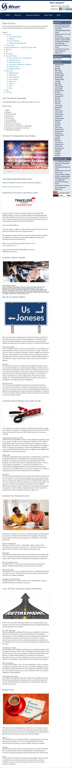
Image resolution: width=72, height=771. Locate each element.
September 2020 (59, 79)
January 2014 (58, 127)
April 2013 (57, 140)
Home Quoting (13, 79)
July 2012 (57, 152)
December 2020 (59, 74)
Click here (37, 102)
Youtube (70, 8)
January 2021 (58, 72)
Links (10, 86)
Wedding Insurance (14, 69)
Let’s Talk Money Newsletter (62, 25)
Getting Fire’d (59, 53)
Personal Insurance (14, 60)
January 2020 (58, 89)
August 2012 (58, 150)
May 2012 (57, 155)
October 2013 (58, 133)
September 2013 (59, 135)
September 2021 (59, 64)
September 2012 (59, 148)
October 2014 (58, 116)
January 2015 (58, 113)
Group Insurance (14, 66)
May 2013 (57, 139)
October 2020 (58, 77)
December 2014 (59, 114)
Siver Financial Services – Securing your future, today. (21, 47)
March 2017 (58, 101)
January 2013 (58, 142)
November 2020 (59, 76)
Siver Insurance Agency (10, 6)
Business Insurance (14, 62)
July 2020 (57, 81)
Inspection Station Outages (62, 38)
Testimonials (9, 54)
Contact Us (9, 20)
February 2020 (59, 87)
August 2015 (58, 107)
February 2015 (59, 111)
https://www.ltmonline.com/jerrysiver (12, 187)
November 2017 (59, 96)
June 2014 (57, 124)
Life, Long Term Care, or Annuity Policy (20, 58)
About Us (17, 15)
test (7, 51)
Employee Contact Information (17, 43)
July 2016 (57, 103)
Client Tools (48, 15)
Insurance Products (32, 15)
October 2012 (58, 146)
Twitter (63, 8)
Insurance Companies (15, 37)
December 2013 (59, 129)
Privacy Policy (10, 45)
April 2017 (57, 100)
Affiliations (12, 39)
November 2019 (59, 90)
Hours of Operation (14, 41)
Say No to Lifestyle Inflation (62, 40)
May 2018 (57, 92)
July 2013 (57, 137)
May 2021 (57, 68)
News (10, 88)
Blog (58, 15)
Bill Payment (12, 81)
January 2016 (58, 105)
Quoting (11, 83)
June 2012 (57, 153)
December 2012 (59, 144)
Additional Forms (14, 73)
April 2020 (57, 83)
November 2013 (59, 131)
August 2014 (58, 120)
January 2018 (58, 94)
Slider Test (9, 49)
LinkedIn (67, 8)
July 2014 (57, 122)
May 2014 (57, 126)
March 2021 (58, 70)
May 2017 (57, 98)
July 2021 (57, 66)
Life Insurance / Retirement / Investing (20, 64)
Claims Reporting (14, 77)
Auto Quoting (12, 75)
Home (8, 15)
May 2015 (57, 109)
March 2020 (58, 85)
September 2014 (59, 118)
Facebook (60, 8)
